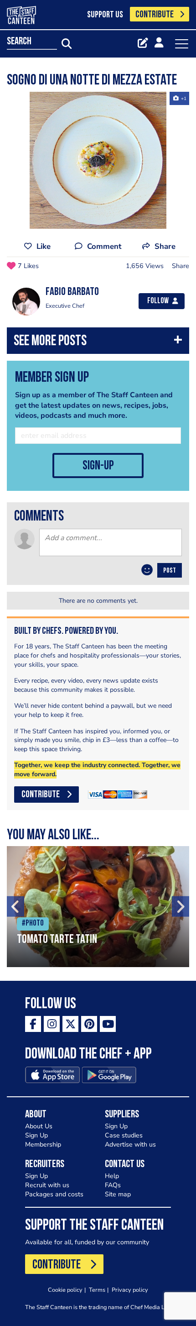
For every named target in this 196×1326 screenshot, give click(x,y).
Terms (97, 1290)
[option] (98, 160)
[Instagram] (52, 1024)
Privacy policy (130, 1290)
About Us (38, 1126)
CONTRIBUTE (154, 15)
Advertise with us (130, 1144)
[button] (98, 342)
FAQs (113, 1185)
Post (169, 570)
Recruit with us (47, 1185)
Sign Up (36, 1135)
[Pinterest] (89, 1024)
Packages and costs (54, 1194)
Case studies (124, 1135)
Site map (118, 1194)
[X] (70, 1024)
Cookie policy (65, 1290)
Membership (43, 1144)
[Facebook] (33, 1024)
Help (112, 1176)
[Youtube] (108, 1024)
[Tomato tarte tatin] (98, 906)
